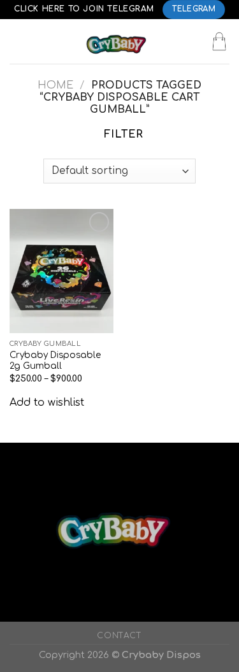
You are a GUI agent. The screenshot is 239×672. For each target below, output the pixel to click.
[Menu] (17, 41)
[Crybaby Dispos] (120, 41)
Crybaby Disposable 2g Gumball (55, 360)
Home (55, 85)
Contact (119, 635)
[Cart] (219, 41)
